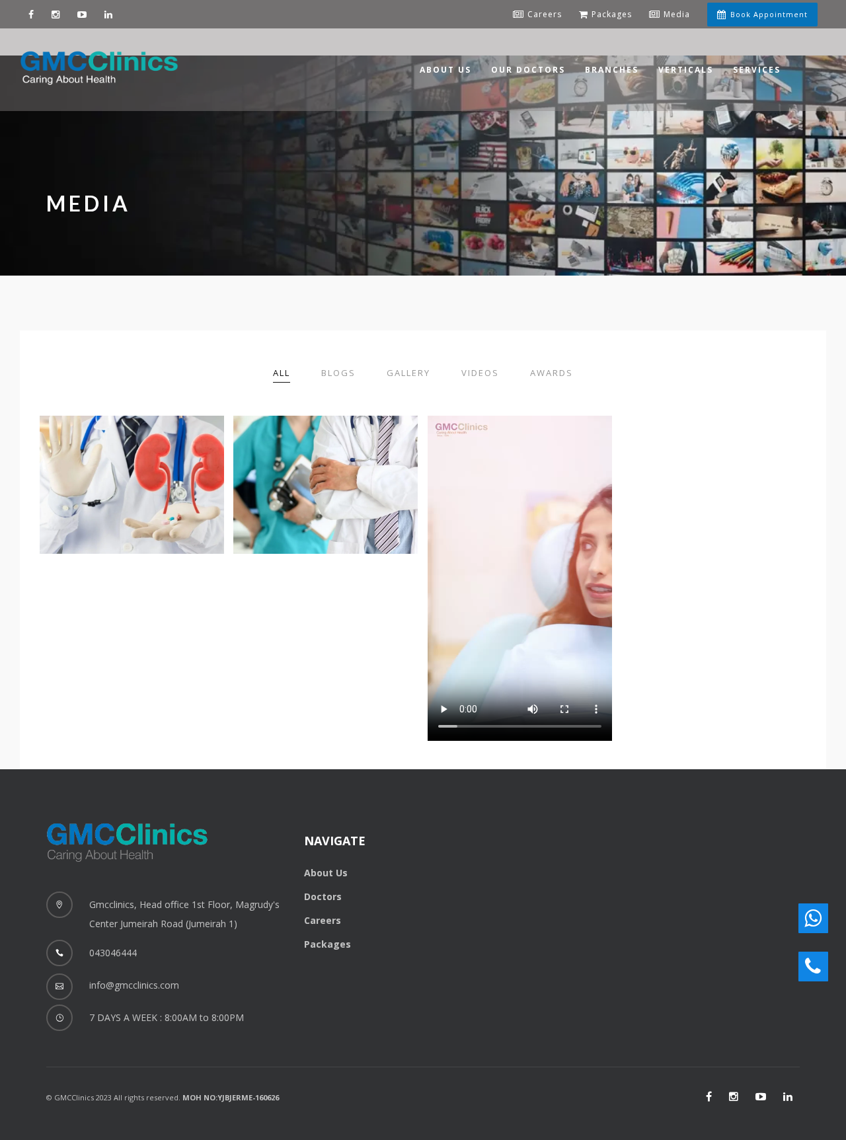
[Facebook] (31, 14)
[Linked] (108, 14)
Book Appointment (769, 14)
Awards (551, 373)
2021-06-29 (84, 470)
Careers (322, 920)
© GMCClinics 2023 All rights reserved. (162, 1097)
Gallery (408, 373)
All (281, 373)
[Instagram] (56, 14)
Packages (327, 944)
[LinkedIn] (788, 1096)
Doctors (323, 896)
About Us (326, 872)
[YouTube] (82, 14)
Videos (480, 373)
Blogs (338, 373)
